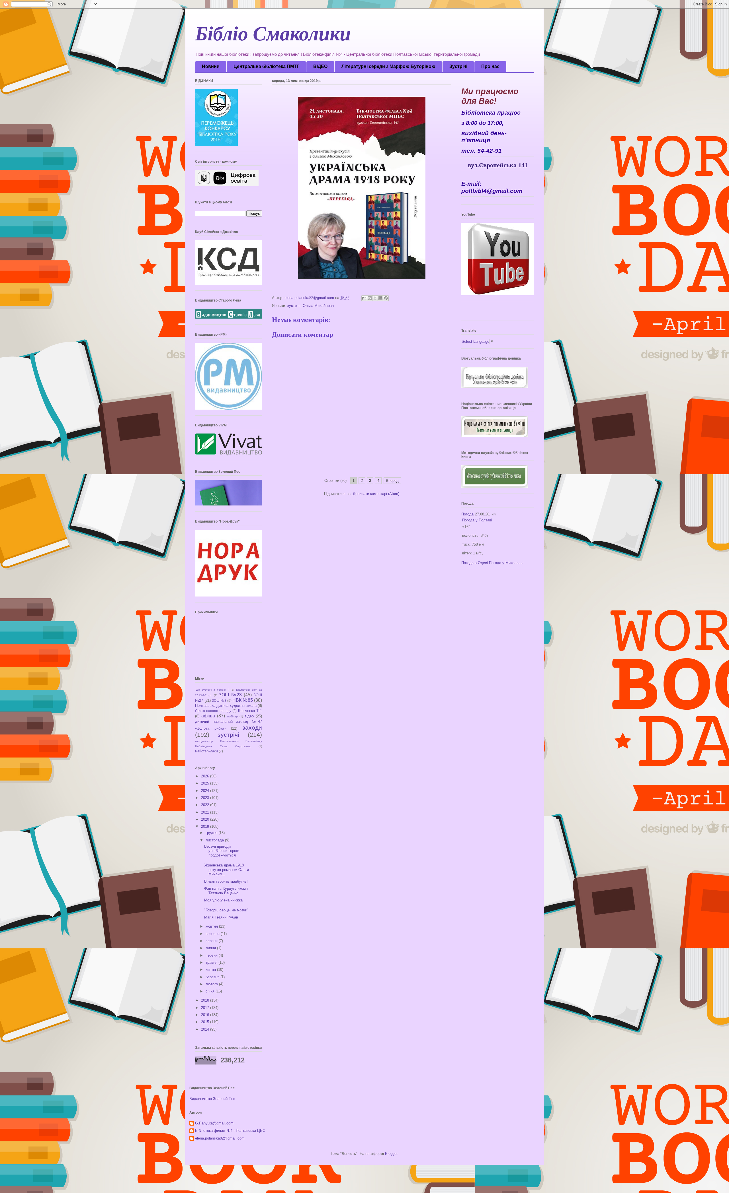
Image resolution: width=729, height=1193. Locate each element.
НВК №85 (242, 700)
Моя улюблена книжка (223, 900)
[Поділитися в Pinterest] (386, 298)
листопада (215, 840)
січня (211, 991)
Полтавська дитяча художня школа (226, 705)
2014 (205, 1029)
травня (212, 962)
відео (249, 716)
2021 (205, 812)
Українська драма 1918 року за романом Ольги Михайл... (226, 869)
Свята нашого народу (213, 711)
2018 (205, 1000)
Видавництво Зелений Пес (212, 1099)
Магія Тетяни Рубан (221, 917)
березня (213, 977)
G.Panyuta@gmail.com (214, 1123)
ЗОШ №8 (219, 700)
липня (211, 948)
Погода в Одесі (474, 563)
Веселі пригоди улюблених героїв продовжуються (221, 850)
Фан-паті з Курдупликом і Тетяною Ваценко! (226, 890)
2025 (205, 783)
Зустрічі (458, 66)
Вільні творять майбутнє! (226, 881)
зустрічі (293, 306)
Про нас (490, 66)
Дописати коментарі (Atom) (376, 494)
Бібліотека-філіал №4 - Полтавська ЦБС (230, 1130)
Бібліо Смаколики (273, 37)
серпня (212, 941)
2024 (205, 791)
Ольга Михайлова (318, 306)
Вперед (392, 480)
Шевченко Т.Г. (250, 711)
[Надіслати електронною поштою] (364, 298)
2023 (205, 798)
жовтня (212, 926)
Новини (211, 66)
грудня (212, 833)
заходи (252, 727)
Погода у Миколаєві (506, 563)
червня (212, 955)
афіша (208, 715)
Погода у (477, 520)
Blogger (391, 1153)
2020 (205, 819)
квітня (211, 969)
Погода (467, 514)
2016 (205, 1015)
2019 (205, 826)
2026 (205, 776)
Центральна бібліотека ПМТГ (266, 66)
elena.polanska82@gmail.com (220, 1138)
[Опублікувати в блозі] (369, 298)
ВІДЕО (320, 66)
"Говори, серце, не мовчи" (226, 910)
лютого (212, 984)
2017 (205, 1008)
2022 (205, 805)
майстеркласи (206, 751)
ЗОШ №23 (230, 694)
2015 (205, 1022)
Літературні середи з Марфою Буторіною (388, 66)
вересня (213, 934)
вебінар (232, 716)
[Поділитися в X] (375, 298)
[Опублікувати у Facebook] (380, 298)
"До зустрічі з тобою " (212, 689)
